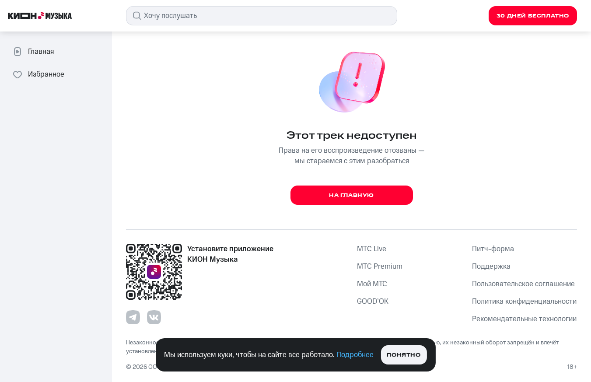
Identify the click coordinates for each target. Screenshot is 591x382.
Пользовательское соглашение (523, 284)
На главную (351, 195)
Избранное (46, 74)
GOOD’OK (372, 301)
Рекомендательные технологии (524, 319)
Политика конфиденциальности (524, 301)
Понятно (403, 355)
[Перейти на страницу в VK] (154, 317)
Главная (41, 51)
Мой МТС (372, 284)
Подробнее (355, 355)
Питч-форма (493, 249)
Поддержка (491, 266)
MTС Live (371, 249)
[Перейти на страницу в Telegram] (133, 317)
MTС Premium (379, 266)
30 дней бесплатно (533, 16)
